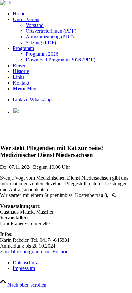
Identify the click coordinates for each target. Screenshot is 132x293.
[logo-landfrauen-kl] (5, 2)
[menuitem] (72, 14)
